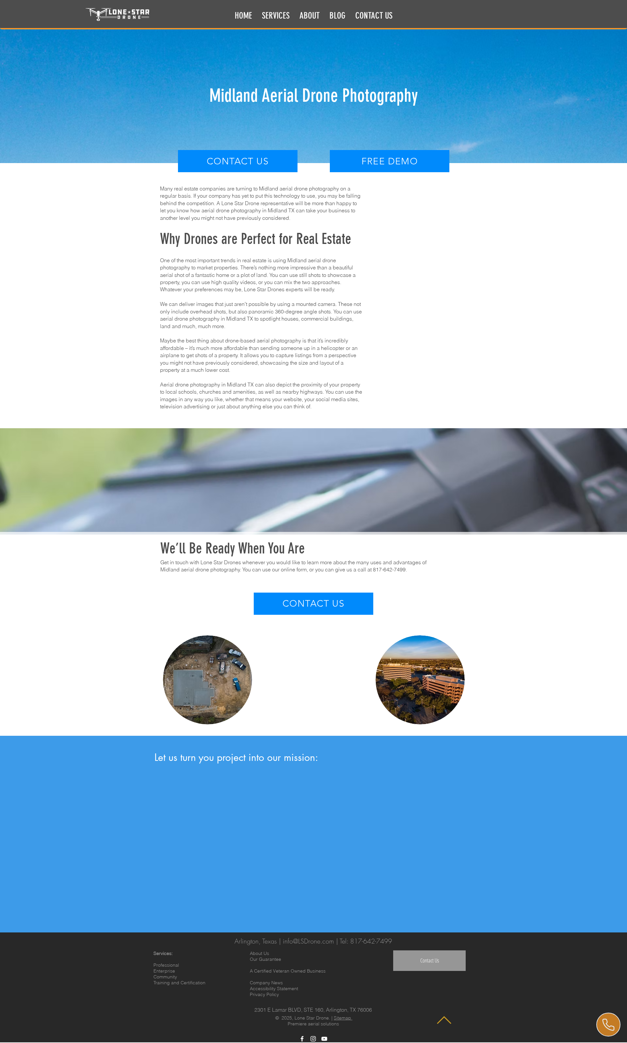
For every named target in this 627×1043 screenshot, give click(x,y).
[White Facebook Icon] (302, 1038)
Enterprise (164, 971)
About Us (259, 953)
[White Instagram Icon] (313, 1038)
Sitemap (343, 1018)
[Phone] (608, 1024)
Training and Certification (179, 983)
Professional (166, 965)
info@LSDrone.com (308, 941)
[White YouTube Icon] (324, 1038)
